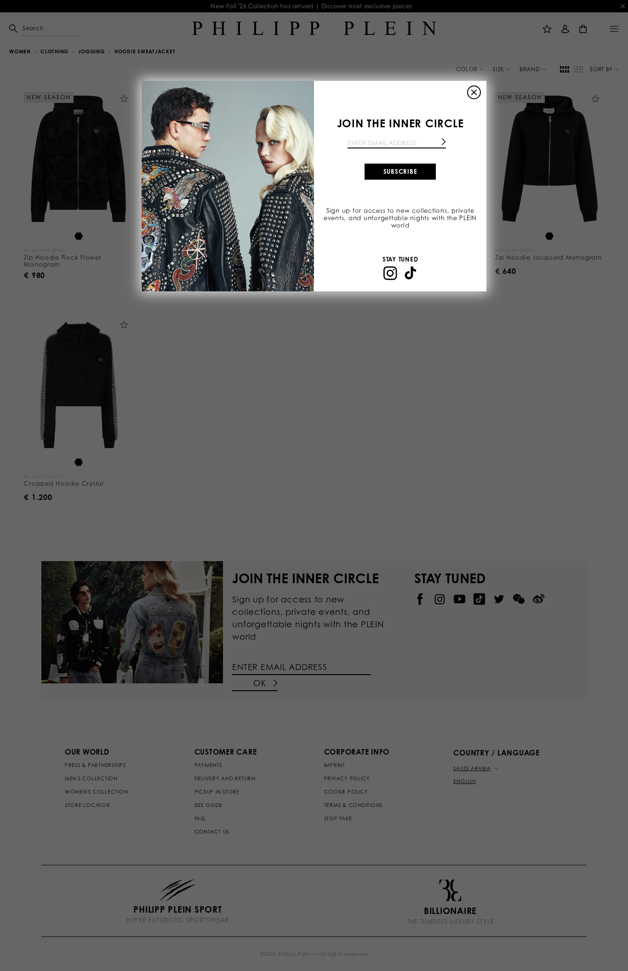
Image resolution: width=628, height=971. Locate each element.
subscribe (400, 171)
